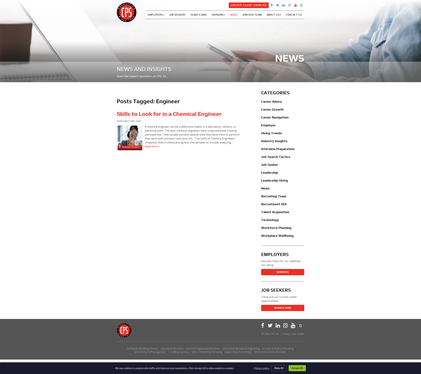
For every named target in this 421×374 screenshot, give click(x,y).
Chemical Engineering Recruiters (203, 348)
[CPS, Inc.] (126, 12)
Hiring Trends (271, 133)
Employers (155, 14)
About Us (273, 14)
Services (282, 272)
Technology (270, 220)
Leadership (269, 172)
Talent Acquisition (275, 212)
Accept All (297, 368)
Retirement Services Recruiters (270, 351)
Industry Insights (274, 141)
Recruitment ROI (273, 204)
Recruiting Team (273, 196)
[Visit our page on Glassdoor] (301, 5)
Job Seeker (269, 164)
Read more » (152, 146)
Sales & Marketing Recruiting (207, 351)
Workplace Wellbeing (277, 235)
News (233, 14)
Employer (268, 125)
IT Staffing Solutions (178, 351)
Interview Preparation (278, 149)
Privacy (286, 333)
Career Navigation (275, 117)
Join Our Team (252, 14)
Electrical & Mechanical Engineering (241, 348)
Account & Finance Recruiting (277, 348)
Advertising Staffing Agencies (150, 351)
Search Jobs (198, 14)
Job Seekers (177, 14)
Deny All (279, 368)
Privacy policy (261, 368)
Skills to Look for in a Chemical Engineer (170, 114)
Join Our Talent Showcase (249, 5)
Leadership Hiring (274, 180)
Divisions (217, 14)
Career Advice (271, 101)
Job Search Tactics (275, 157)
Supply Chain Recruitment (238, 351)
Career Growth (272, 109)
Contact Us (294, 14)
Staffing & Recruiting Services (142, 348)
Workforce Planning (276, 228)
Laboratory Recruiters (172, 348)
